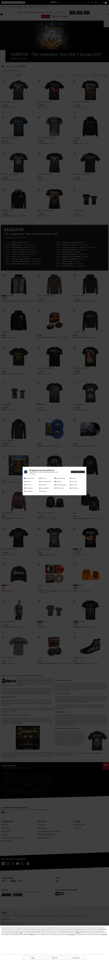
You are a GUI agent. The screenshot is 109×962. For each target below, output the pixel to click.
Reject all (54, 958)
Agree (33, 958)
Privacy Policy (104, 934)
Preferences (76, 958)
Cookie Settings (71, 934)
